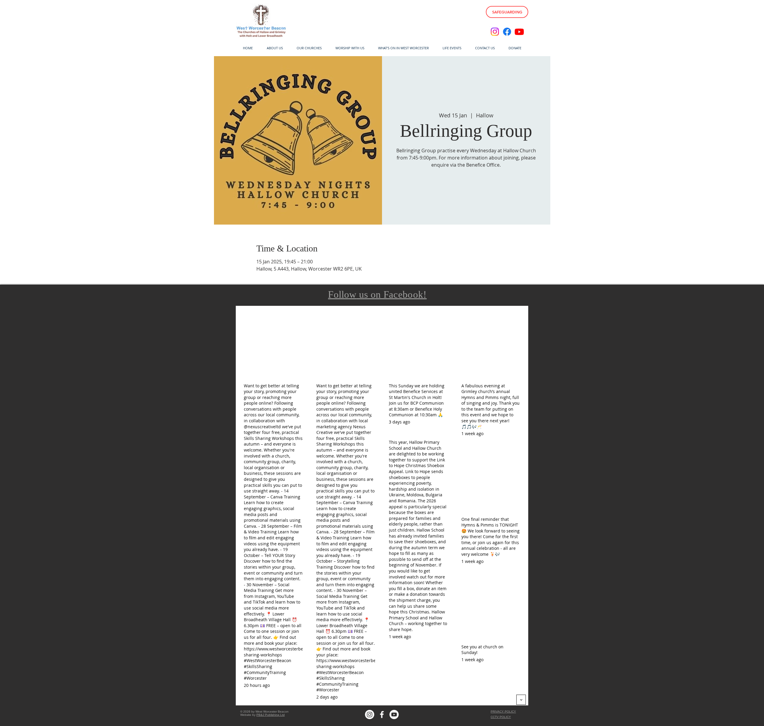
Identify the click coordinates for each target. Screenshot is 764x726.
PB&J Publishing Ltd (270, 714)
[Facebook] (507, 31)
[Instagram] (494, 31)
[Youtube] (519, 31)
